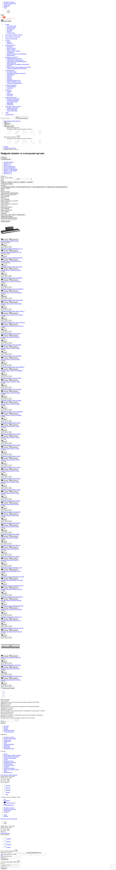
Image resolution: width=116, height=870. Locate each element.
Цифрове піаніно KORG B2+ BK (9, 241)
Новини (6, 729)
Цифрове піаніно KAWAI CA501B (10, 448)
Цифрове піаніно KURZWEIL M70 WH (11, 589)
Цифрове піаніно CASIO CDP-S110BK (11, 303)
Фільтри (4, 157)
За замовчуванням (5, 159)
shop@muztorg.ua (5, 833)
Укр (8, 10)
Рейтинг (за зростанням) (10, 170)
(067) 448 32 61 (8, 121)
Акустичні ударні (11, 71)
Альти (8, 92)
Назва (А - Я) (7, 163)
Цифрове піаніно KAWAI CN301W (10, 459)
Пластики (9, 79)
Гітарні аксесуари (10, 45)
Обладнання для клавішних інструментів (18, 64)
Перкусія (9, 76)
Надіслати (3, 868)
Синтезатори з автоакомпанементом (16, 61)
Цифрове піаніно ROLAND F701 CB (11, 620)
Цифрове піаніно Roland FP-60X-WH (11, 657)
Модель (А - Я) (8, 172)
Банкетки (9, 65)
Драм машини (11, 74)
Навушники (10, 104)
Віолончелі (10, 94)
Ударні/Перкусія (9, 70)
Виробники (7, 745)
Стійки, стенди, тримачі (13, 51)
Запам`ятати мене (7, 856)
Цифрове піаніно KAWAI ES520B (10, 526)
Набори (9, 42)
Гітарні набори (11, 33)
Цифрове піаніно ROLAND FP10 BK (11, 680)
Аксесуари (10, 88)
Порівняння (10, 805)
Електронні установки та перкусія (16, 73)
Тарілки (9, 77)
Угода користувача (9, 731)
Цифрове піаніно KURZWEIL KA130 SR (12, 580)
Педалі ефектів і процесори (12, 36)
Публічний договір (9, 730)
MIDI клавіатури (11, 62)
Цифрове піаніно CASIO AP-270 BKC (11, 270)
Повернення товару (9, 748)
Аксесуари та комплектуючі (14, 83)
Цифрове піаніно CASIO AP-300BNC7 (11, 281)
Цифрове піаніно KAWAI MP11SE (10, 549)
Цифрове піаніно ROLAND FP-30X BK (11, 631)
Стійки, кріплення (12, 109)
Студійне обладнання (12, 100)
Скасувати (3, 219)
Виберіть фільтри (12, 219)
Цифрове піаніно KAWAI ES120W (10, 515)
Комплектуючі (11, 55)
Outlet (6, 112)
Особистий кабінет (9, 744)
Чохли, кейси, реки (12, 110)
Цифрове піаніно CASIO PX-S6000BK (11, 415)
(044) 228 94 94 (16, 121)
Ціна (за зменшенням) (10, 167)
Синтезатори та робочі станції (15, 60)
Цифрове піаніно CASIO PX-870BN (10, 404)
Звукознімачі (10, 52)
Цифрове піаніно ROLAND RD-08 (10, 337)
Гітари (7, 24)
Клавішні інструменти (11, 57)
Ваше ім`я (3, 857)
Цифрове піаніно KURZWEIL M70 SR (11, 261)
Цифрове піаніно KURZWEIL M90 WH (11, 609)
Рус (8, 12)
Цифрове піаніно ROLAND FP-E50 (10, 668)
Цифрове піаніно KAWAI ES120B (10, 504)
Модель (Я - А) (8, 173)
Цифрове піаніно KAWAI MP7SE (10, 560)
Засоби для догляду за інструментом (16, 53)
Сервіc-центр (7, 4)
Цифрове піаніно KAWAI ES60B (9, 537)
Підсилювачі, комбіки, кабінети (13, 34)
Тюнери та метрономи (11, 38)
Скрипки (9, 91)
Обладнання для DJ (12, 101)
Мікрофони (10, 103)
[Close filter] (6, 176)
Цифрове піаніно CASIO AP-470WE (10, 359)
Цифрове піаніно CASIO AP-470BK (10, 348)
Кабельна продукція (12, 108)
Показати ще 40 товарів (8, 688)
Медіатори (10, 46)
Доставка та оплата (9, 2)
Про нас (6, 727)
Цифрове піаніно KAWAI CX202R (10, 493)
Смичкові (7, 90)
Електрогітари (11, 28)
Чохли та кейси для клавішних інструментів (19, 67)
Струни (7, 40)
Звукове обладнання (10, 97)
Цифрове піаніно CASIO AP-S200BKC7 (11, 292)
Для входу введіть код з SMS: (8, 854)
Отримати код (4, 859)
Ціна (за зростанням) (9, 166)
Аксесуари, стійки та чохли (12, 106)
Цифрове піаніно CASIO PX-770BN (10, 381)
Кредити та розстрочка (10, 3)
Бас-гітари (9, 30)
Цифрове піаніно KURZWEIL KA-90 (11, 571)
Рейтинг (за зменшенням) (11, 169)
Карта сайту (7, 747)
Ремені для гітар (11, 48)
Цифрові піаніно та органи (14, 58)
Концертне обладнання (13, 99)
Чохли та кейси (11, 49)
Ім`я (2, 863)
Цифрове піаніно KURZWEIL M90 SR (11, 600)
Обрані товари (10, 803)
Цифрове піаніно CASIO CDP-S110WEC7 (12, 315)
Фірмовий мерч (9, 114)
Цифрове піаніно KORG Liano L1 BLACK (12, 326)
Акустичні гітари (11, 25)
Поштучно (10, 43)
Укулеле (9, 31)
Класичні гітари (11, 27)
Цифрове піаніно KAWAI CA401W (10, 437)
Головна (6, 146)
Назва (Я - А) (7, 165)
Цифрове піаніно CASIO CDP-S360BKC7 (12, 370)
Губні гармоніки (11, 86)
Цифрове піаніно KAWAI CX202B (10, 482)
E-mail (2, 866)
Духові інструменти (10, 85)
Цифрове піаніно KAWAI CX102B (10, 471)
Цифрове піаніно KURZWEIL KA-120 (11, 252)
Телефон (3, 865)
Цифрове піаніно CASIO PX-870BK (10, 393)
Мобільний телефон (6, 852)
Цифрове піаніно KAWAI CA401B (10, 426)
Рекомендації (7, 741)
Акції (5, 7)
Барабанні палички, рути (13, 80)
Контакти (6, 6)
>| (4, 696)
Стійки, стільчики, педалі (14, 81)
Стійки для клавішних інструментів (16, 68)
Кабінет (8, 800)
